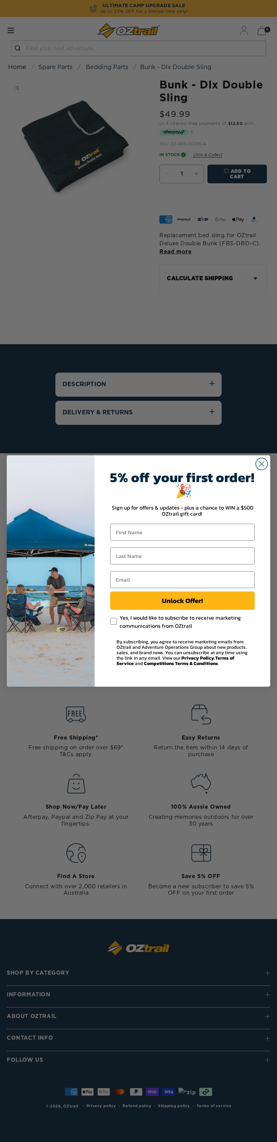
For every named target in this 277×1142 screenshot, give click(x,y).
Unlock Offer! (182, 601)
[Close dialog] (262, 464)
